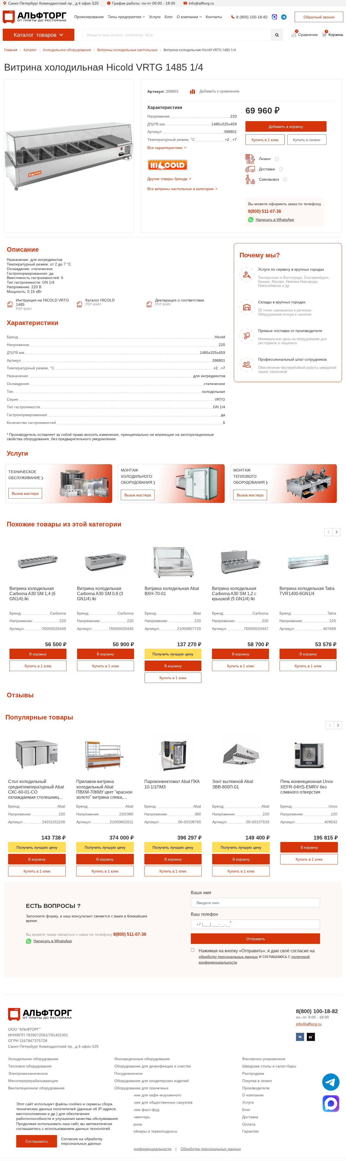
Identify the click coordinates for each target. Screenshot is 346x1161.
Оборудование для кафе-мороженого (147, 1095)
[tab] (6, 290)
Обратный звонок (319, 17)
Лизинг (265, 159)
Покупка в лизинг (257, 1081)
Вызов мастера (25, 493)
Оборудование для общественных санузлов (153, 1102)
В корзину (37, 654)
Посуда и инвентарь (132, 1117)
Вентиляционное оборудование (36, 1088)
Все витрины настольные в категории (180, 189)
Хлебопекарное (128, 1124)
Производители (256, 1088)
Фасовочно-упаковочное (263, 1059)
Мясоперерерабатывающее (33, 1081)
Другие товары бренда (167, 179)
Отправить (255, 939)
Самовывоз (269, 179)
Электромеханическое (28, 1073)
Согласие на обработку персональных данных (81, 1141)
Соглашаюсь (36, 1141)
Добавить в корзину (286, 126)
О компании (253, 1095)
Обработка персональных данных (211, 1149)
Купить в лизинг (307, 140)
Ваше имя (201, 892)
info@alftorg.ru (201, 3)
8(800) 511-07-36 (264, 211)
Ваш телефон (204, 914)
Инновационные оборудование (142, 1059)
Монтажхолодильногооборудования (137, 476)
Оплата (248, 1124)
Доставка (267, 169)
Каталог (35, 35)
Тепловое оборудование (30, 1066)
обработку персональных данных (228, 956)
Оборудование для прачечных (141, 1088)
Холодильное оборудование (33, 1059)
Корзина (334, 33)
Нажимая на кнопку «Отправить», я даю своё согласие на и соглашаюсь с (257, 956)
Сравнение (307, 34)
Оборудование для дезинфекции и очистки (152, 1066)
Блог (246, 1109)
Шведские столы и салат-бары (269, 1066)
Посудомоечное (128, 1073)
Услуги (248, 1102)
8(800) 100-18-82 (317, 1011)
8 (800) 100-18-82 (252, 17)
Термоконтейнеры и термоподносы (145, 1131)
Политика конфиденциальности (143, 1149)
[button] (336, 532)
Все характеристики (164, 147)
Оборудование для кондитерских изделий (151, 1081)
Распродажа (253, 1073)
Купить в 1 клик (265, 140)
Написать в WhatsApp (275, 219)
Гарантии (250, 1131)
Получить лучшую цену (172, 654)
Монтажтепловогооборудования (249, 476)
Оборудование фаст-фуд (136, 1109)
